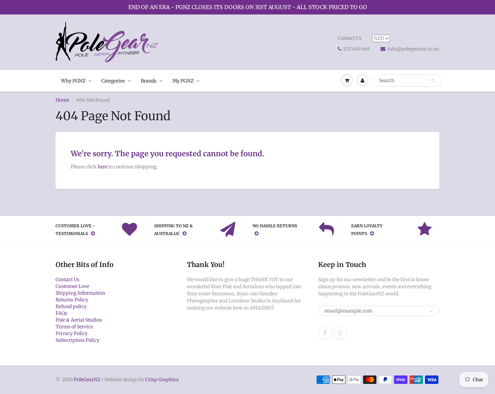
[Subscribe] (431, 311)
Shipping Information (80, 293)
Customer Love (72, 286)
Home (62, 100)
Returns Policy (72, 300)
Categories (113, 81)
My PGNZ (183, 81)
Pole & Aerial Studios (79, 320)
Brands (149, 81)
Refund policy (71, 306)
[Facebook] (325, 332)
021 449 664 (356, 49)
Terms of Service (74, 327)
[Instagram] (340, 332)
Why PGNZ (73, 81)
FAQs (61, 313)
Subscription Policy (77, 340)
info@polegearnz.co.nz (413, 49)
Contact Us (350, 38)
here (102, 167)
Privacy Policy (72, 333)
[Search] (433, 80)
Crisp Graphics (162, 379)
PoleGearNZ (87, 379)
